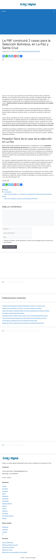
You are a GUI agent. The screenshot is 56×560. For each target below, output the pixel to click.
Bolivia (6, 189)
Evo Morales (7, 192)
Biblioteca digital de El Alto (10, 545)
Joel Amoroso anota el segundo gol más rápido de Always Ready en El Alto (24, 318)
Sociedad (5, 489)
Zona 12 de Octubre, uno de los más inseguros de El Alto (21, 198)
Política (4, 486)
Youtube (4, 532)
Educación (5, 496)
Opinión (4, 518)
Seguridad (5, 498)
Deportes (5, 511)
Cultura (4, 508)
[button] (54, 11)
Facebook (5, 529)
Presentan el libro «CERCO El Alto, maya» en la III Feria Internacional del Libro (24, 315)
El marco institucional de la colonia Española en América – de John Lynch (23, 306)
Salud (4, 493)
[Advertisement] (28, 24)
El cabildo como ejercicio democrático (13, 313)
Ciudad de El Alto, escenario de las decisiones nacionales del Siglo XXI (23, 323)
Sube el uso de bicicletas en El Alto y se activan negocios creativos (21, 308)
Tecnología (5, 501)
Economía (5, 491)
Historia (4, 506)
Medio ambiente (7, 503)
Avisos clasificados (7, 542)
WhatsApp (5, 527)
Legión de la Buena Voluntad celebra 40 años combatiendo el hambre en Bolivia (25, 310)
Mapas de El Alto (7, 550)
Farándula (5, 513)
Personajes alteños (7, 516)
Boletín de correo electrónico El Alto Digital (14, 552)
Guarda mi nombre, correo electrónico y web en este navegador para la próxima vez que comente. (28, 241)
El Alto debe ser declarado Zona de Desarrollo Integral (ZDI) (19, 320)
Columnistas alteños (8, 547)
